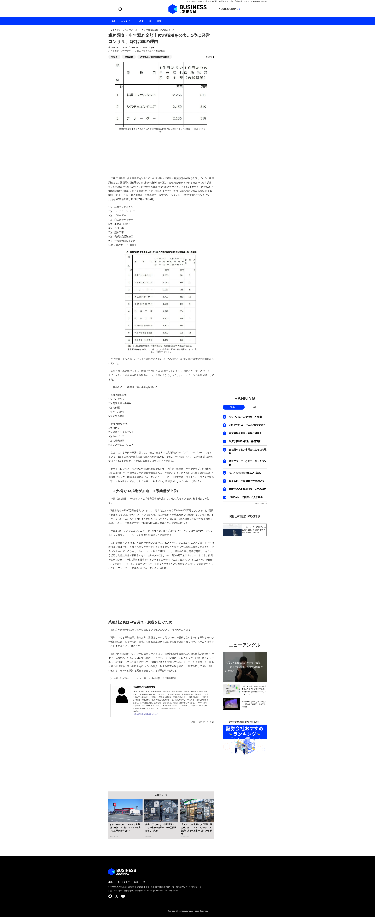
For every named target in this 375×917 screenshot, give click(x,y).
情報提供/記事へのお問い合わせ (188, 887)
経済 (136, 882)
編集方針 (131, 887)
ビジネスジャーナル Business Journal (187, 9)
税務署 (114, 57)
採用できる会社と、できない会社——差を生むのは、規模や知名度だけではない (244, 666)
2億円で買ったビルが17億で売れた (247, 425)
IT (144, 882)
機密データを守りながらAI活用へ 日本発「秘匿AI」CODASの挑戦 (254, 704)
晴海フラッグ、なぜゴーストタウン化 (247, 463)
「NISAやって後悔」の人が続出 (246, 497)
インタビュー (123, 882)
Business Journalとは (117, 887)
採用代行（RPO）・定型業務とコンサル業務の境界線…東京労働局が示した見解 (161, 827)
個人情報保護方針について (141, 891)
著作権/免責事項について (164, 887)
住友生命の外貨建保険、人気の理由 (247, 489)
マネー (151, 47)
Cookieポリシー (160, 891)
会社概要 (140, 887)
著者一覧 (148, 887)
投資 (159, 21)
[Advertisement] (161, 594)
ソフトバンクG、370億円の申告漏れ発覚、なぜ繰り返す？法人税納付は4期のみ (254, 529)
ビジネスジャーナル (117, 30)
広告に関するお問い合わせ (118, 891)
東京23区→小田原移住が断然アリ (246, 481)
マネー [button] (233, 407)
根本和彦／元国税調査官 (144, 687)
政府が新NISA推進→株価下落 (244, 441)
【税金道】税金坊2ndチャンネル (146, 714)
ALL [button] (255, 407)
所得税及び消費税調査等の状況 (154, 57)
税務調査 (129, 57)
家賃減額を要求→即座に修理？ (245, 433)
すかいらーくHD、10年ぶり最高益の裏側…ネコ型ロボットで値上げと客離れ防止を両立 (125, 827)
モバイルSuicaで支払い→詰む (245, 472)
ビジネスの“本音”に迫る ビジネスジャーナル (122, 871)
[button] (110, 9)
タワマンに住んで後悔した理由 (245, 417)
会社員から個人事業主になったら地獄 (247, 451)
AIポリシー (173, 891)
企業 (110, 882)
